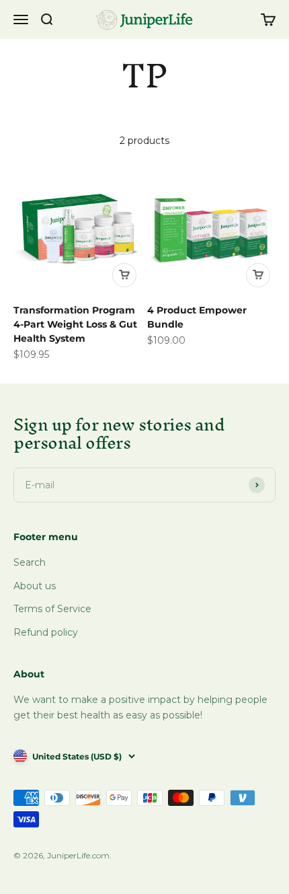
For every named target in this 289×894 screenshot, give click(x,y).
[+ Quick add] (124, 275)
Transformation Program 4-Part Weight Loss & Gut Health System (75, 324)
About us (34, 586)
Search (29, 562)
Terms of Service (52, 609)
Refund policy (45, 632)
